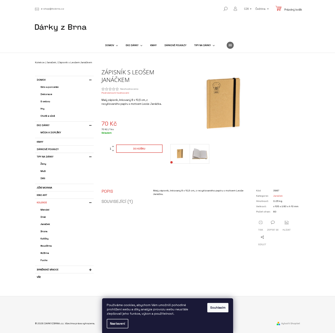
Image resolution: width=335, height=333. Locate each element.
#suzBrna (46, 245)
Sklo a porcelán (49, 87)
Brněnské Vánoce (47, 269)
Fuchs (44, 260)
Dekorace (46, 94)
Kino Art (42, 195)
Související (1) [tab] (117, 201)
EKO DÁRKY (43, 125)
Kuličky (44, 238)
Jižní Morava (44, 187)
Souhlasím (217, 307)
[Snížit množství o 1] (113, 151)
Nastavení (117, 323)
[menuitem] (111, 45)
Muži (43, 171)
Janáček (45, 224)
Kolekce (42, 202)
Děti (42, 178)
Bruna (43, 231)
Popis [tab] (107, 191)
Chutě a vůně (47, 115)
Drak (43, 216)
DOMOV (41, 79)
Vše (39, 277)
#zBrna (44, 253)
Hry (42, 108)
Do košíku (139, 148)
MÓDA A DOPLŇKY (50, 132)
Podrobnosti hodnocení (115, 92)
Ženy (43, 163)
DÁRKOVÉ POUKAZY (48, 149)
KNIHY (40, 141)
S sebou (45, 101)
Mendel (44, 209)
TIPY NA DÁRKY (45, 156)
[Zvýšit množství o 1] (113, 147)
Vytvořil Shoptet (290, 323)
